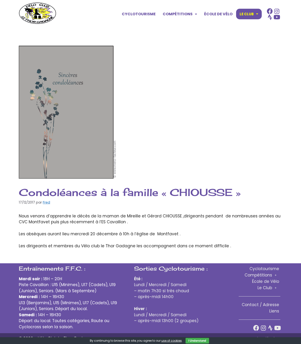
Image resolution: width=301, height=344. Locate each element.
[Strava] (270, 17)
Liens (274, 311)
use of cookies (171, 341)
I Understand (197, 340)
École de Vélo (218, 14)
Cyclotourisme (139, 14)
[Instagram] (277, 11)
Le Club (247, 14)
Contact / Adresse (260, 305)
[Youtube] (277, 17)
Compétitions (178, 14)
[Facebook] (270, 11)
